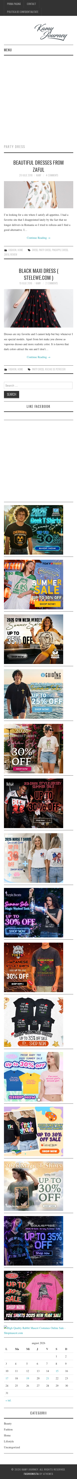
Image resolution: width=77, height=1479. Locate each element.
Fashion (12, 250)
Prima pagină (14, 4)
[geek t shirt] (33, 529)
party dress (45, 250)
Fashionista (31, 1474)
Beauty (8, 1423)
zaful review (10, 254)
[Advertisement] (38, 96)
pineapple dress (60, 250)
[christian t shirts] (33, 693)
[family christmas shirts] (33, 1021)
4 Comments (52, 175)
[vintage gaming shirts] (33, 803)
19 (27, 1378)
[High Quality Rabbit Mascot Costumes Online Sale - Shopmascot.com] (38, 1330)
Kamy (38, 175)
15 (57, 1371)
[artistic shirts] (33, 1240)
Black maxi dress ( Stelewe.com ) (38, 274)
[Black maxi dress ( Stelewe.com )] (38, 308)
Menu (8, 49)
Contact (31, 4)
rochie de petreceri (55, 369)
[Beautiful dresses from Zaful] (38, 194)
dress (35, 250)
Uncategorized (12, 1447)
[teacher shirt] (33, 1131)
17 (7, 1378)
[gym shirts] (33, 639)
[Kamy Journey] (38, 32)
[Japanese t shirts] (33, 584)
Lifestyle (9, 1441)
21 (47, 1378)
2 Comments (51, 283)
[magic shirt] (33, 912)
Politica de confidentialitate (22, 12)
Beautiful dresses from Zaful (38, 166)
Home (20, 250)
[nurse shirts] (33, 857)
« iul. (8, 1400)
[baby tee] (33, 1076)
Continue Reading (38, 238)
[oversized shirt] (33, 748)
